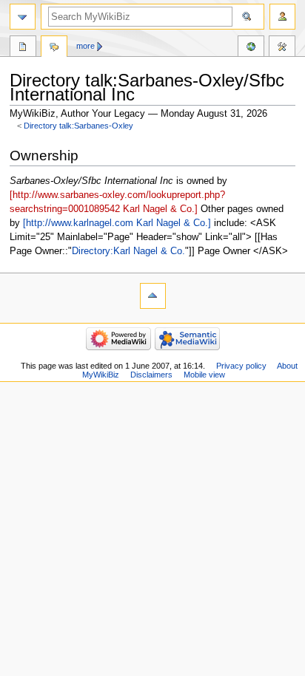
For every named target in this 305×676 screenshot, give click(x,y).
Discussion (54, 48)
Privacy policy (241, 365)
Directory (23, 48)
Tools (282, 48)
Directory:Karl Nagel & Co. (128, 251)
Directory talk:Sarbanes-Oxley (78, 125)
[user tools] (282, 17)
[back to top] (153, 296)
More (85, 45)
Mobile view (204, 374)
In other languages (251, 48)
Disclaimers (151, 374)
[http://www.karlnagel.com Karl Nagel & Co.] (117, 223)
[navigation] (23, 17)
